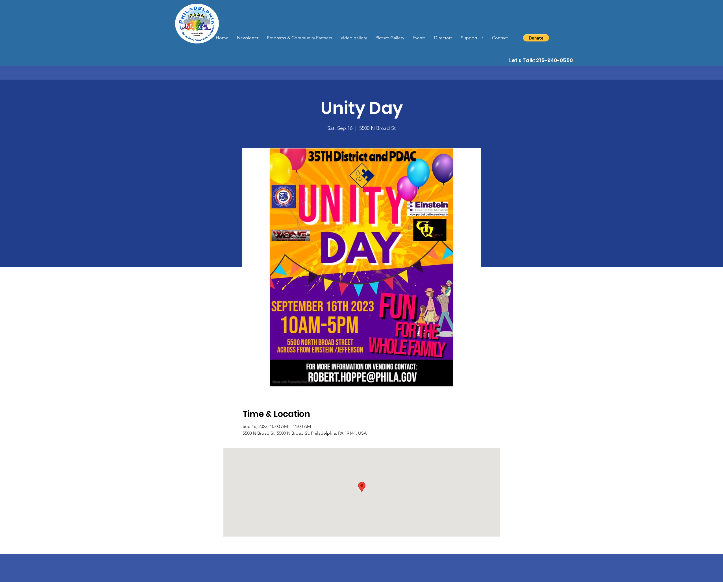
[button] (536, 37)
